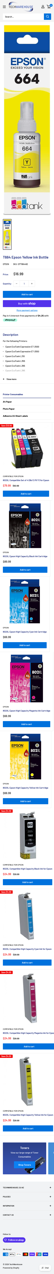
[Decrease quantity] (17, 284)
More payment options (27, 310)
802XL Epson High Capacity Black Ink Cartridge (25, 556)
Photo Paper (9, 408)
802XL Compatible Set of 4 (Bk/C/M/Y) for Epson (26, 480)
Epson (6, 264)
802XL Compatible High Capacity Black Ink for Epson (27, 868)
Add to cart (27, 294)
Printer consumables (13, 394)
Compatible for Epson (13, 476)
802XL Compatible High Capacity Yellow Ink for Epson (28, 1115)
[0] (49, 6)
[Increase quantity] (32, 284)
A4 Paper (7, 401)
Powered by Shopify (11, 1268)
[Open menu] (4, 7)
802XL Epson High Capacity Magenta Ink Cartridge (26, 710)
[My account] (42, 6)
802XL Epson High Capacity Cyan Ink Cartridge (25, 631)
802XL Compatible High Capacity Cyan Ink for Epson (27, 949)
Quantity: (7, 283)
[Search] (47, 16)
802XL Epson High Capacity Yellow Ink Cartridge (25, 787)
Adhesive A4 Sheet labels (15, 416)
